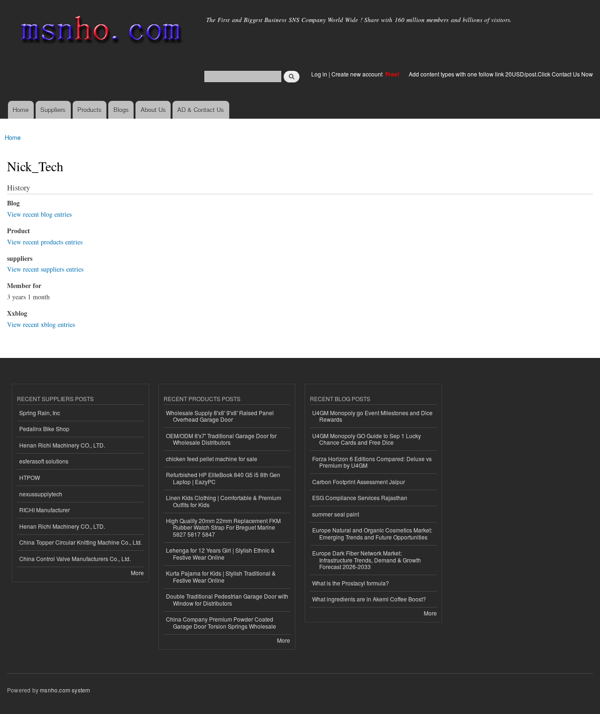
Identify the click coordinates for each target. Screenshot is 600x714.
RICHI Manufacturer (44, 510)
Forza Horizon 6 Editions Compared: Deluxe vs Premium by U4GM (372, 462)
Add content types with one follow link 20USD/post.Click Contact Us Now (501, 74)
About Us (153, 109)
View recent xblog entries (41, 324)
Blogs (121, 109)
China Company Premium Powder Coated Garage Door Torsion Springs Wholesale (221, 622)
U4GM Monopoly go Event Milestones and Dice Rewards (372, 416)
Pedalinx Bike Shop (44, 429)
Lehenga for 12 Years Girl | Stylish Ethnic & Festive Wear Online (220, 553)
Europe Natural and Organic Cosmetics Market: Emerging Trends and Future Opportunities (372, 533)
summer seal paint (335, 514)
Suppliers (53, 109)
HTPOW (29, 477)
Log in (319, 74)
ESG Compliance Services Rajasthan (359, 497)
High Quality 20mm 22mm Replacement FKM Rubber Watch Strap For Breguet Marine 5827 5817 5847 (223, 527)
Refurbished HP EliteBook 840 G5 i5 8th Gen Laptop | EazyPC (223, 478)
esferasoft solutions (43, 461)
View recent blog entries (39, 214)
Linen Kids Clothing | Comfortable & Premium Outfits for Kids (223, 501)
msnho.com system (65, 690)
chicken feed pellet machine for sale (211, 459)
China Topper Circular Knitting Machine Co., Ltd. (80, 542)
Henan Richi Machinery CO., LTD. (62, 445)
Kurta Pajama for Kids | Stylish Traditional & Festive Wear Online (221, 576)
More (137, 573)
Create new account (357, 74)
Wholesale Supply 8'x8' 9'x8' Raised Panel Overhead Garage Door (220, 416)
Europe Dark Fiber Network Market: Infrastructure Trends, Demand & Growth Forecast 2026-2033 (366, 559)
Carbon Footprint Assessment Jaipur (358, 482)
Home (21, 109)
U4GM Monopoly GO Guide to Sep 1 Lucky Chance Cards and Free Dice (366, 439)
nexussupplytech (40, 494)
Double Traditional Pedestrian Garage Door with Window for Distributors (227, 599)
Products (89, 109)
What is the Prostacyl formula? (350, 583)
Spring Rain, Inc (39, 413)
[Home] (99, 31)
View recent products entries (44, 241)
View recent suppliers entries (45, 269)
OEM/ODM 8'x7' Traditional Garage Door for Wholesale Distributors (221, 439)
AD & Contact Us (200, 109)
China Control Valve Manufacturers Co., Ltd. (75, 558)
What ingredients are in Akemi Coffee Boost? (369, 599)
